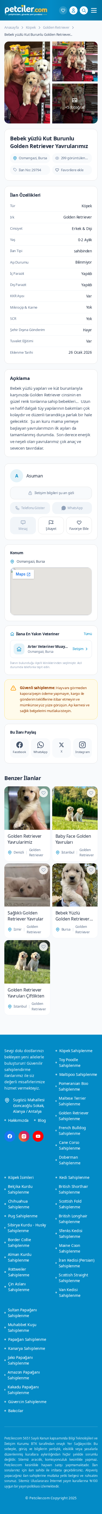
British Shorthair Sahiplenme (73, 1189)
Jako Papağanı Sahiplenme (20, 1360)
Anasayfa (11, 27)
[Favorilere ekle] (43, 793)
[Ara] (84, 10)
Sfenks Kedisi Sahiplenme (71, 1233)
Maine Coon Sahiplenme (69, 1248)
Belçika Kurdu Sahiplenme (20, 1189)
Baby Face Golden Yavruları (73, 839)
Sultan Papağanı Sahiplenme (22, 1312)
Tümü (88, 633)
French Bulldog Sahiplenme (72, 1130)
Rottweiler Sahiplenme (18, 1272)
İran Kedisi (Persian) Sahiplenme (76, 1263)
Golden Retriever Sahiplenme (74, 1115)
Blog (42, 1120)
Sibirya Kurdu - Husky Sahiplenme (27, 1227)
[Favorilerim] (63, 10)
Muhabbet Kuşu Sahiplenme (22, 1327)
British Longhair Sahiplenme (73, 1218)
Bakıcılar (15, 1410)
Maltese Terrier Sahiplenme (72, 1101)
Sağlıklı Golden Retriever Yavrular (26, 916)
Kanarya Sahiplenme (26, 1348)
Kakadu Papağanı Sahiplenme (23, 1389)
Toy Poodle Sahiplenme (69, 1062)
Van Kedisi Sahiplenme (69, 1292)
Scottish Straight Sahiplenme (73, 1277)
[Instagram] (23, 1136)
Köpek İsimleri (21, 1177)
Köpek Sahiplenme (75, 1050)
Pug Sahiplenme (23, 1215)
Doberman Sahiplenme (69, 1160)
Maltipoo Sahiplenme (78, 1074)
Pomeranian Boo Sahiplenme (73, 1086)
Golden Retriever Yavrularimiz (25, 839)
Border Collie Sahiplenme (19, 1242)
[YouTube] (38, 1136)
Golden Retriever (56, 27)
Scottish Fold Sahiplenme (70, 1204)
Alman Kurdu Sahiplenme (20, 1257)
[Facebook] (9, 1136)
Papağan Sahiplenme (27, 1339)
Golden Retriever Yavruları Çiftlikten (26, 993)
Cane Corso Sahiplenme (69, 1145)
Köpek (31, 27)
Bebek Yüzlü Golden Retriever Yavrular (72, 916)
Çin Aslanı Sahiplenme (18, 1286)
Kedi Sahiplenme (74, 1177)
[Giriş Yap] (73, 10)
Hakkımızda (18, 1120)
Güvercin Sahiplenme (27, 1401)
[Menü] (94, 10)
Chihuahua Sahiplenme (18, 1204)
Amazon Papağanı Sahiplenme (24, 1375)
